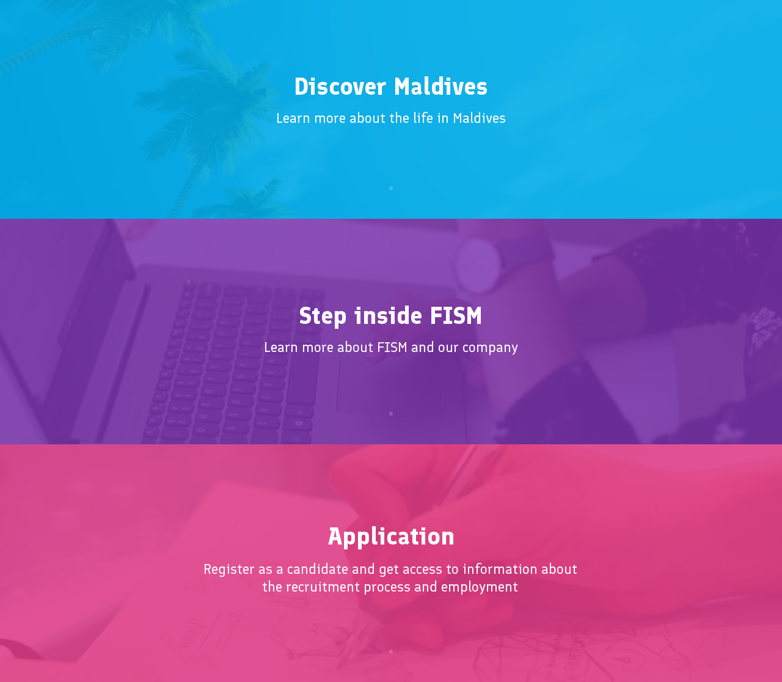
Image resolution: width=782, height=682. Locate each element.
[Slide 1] (391, 188)
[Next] (713, 109)
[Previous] (68, 109)
